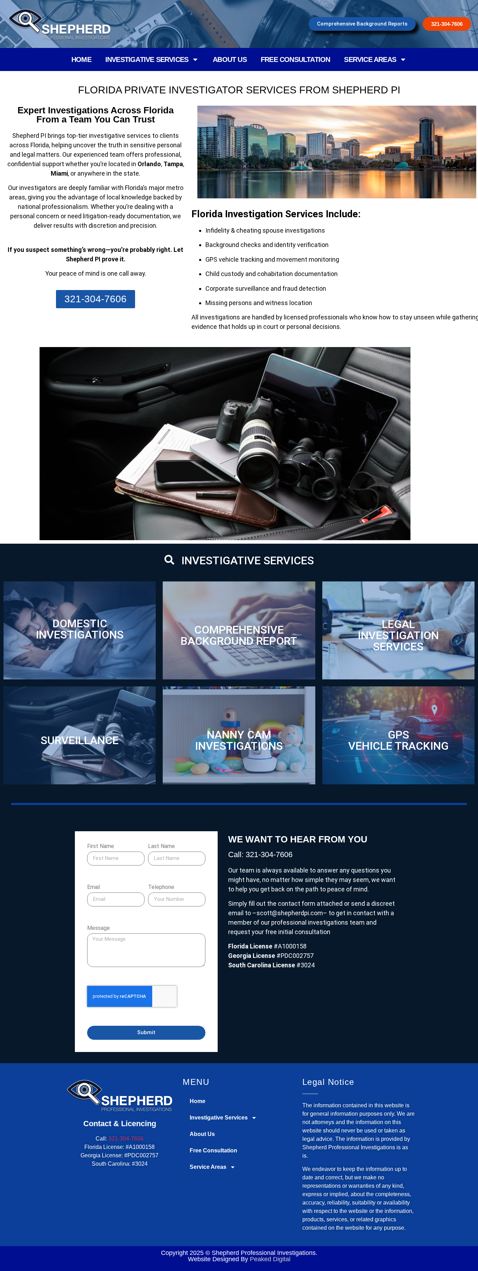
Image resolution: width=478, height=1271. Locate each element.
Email (93, 887)
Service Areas (370, 59)
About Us (230, 59)
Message (98, 928)
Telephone (161, 887)
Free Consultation (295, 59)
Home (81, 59)
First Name (100, 846)
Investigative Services (146, 59)
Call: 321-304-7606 (260, 854)
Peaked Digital (270, 1259)
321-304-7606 (125, 1139)
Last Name (161, 846)
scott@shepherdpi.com (289, 913)
